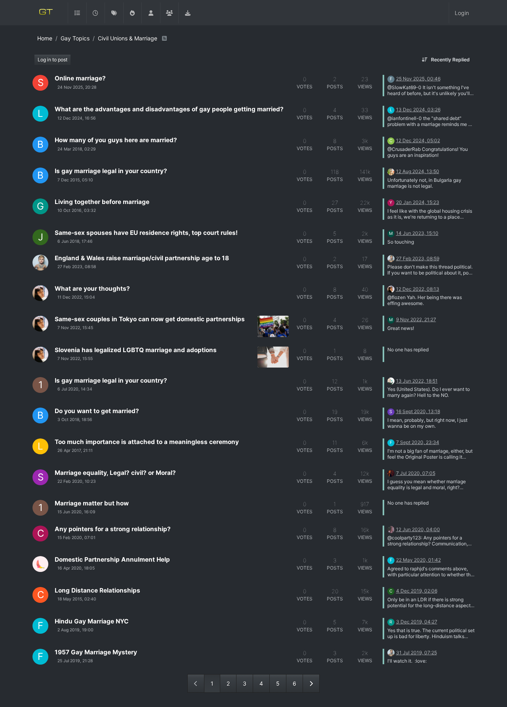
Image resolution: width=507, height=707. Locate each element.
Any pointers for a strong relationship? (113, 529)
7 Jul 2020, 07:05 (415, 473)
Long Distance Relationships (97, 590)
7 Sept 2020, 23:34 (417, 442)
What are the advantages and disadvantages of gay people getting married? (169, 109)
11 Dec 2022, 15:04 (76, 297)
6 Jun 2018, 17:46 (75, 241)
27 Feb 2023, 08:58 (76, 266)
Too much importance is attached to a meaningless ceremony (147, 442)
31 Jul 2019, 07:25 (416, 653)
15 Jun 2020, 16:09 (76, 512)
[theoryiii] (40, 564)
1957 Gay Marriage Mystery (96, 652)
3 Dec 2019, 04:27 (416, 622)
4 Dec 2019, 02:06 (416, 591)
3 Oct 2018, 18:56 (74, 419)
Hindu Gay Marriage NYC (92, 621)
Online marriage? (80, 78)
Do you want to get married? (97, 411)
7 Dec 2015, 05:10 (75, 180)
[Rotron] (40, 293)
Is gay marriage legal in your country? (111, 171)
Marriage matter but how (92, 503)
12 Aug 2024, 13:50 (417, 171)
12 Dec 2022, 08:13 (417, 289)
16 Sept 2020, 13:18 (418, 411)
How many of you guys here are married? (116, 140)
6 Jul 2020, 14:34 (74, 389)
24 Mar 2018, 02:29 (76, 149)
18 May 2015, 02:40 (76, 599)
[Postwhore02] (391, 529)
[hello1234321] (391, 171)
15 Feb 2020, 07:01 (76, 537)
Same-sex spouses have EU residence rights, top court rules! (146, 232)
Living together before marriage (102, 202)
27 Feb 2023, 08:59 (417, 258)
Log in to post (52, 60)
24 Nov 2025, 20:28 (76, 87)
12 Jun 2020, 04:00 (418, 529)
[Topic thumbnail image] (273, 326)
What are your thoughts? (92, 288)
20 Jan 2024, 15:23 (417, 202)
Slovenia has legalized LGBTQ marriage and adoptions (136, 350)
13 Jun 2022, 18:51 (417, 381)
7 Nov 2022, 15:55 (75, 358)
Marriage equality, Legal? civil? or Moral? (115, 472)
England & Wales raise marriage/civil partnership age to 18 (142, 258)
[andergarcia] (391, 472)
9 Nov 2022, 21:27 (416, 319)
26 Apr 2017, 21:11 (75, 450)
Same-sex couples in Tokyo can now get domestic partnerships (150, 319)
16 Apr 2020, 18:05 (76, 568)
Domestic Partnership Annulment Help (112, 559)
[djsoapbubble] (391, 380)
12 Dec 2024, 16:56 (76, 118)
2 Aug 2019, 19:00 (75, 630)
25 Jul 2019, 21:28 (75, 660)
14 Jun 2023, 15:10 (417, 233)
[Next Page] (311, 683)
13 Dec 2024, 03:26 (418, 109)
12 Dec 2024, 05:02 (418, 140)
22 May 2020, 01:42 (418, 560)
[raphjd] (40, 263)
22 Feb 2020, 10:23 (76, 481)
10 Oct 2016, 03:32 (76, 210)
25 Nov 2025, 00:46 (418, 79)
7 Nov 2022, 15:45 (75, 327)
